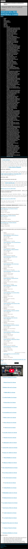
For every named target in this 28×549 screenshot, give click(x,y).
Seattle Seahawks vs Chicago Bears (11, 346)
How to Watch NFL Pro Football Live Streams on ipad (14, 542)
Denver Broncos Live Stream (10, 422)
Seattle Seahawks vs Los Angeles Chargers (9, 208)
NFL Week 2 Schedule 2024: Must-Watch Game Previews (15, 537)
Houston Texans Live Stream (10, 437)
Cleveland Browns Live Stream (9, 412)
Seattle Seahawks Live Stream (10, 512)
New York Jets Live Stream (10, 482)
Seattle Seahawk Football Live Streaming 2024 (11, 173)
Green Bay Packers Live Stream (10, 432)
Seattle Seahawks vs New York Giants (11, 263)
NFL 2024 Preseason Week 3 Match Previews (13, 540)
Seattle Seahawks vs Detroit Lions (10, 256)
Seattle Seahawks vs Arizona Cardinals (11, 310)
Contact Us (3, 545)
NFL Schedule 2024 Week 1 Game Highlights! (13, 538)
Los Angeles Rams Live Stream (10, 517)
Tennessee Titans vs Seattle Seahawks (8, 215)
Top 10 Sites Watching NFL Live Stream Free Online (14, 541)
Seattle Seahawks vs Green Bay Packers (11, 332)
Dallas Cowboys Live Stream (10, 417)
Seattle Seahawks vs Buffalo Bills (10, 285)
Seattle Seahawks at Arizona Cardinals (11, 325)
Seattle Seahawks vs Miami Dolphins (11, 249)
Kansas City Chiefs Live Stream (10, 452)
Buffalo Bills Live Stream (9, 392)
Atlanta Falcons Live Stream (10, 382)
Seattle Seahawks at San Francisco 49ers (12, 303)
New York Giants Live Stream (10, 477)
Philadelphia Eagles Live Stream (10, 492)
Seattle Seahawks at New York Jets (10, 317)
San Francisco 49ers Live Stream (10, 507)
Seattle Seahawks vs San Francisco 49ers (12, 271)
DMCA (2, 547)
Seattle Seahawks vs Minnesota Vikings (12, 339)
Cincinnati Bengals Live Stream (10, 407)
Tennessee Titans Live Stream (10, 527)
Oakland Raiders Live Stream (10, 487)
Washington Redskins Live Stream (10, 532)
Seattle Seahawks (6, 159)
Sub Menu (3, 1)
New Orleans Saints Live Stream (10, 472)
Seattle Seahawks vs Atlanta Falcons (11, 278)
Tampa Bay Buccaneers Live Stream (10, 522)
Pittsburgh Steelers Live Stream (10, 497)
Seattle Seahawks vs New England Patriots (12, 242)
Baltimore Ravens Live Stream (9, 387)
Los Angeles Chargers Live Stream (10, 502)
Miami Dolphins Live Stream (10, 457)
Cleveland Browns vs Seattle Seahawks (8, 222)
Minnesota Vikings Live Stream (10, 462)
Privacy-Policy (4, 546)
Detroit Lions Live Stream (10, 427)
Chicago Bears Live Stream (10, 402)
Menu (2, 16)
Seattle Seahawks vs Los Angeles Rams (11, 292)
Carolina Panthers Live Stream (9, 397)
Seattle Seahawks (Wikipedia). (15, 167)
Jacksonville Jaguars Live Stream (10, 447)
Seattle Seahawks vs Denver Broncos (11, 235)
